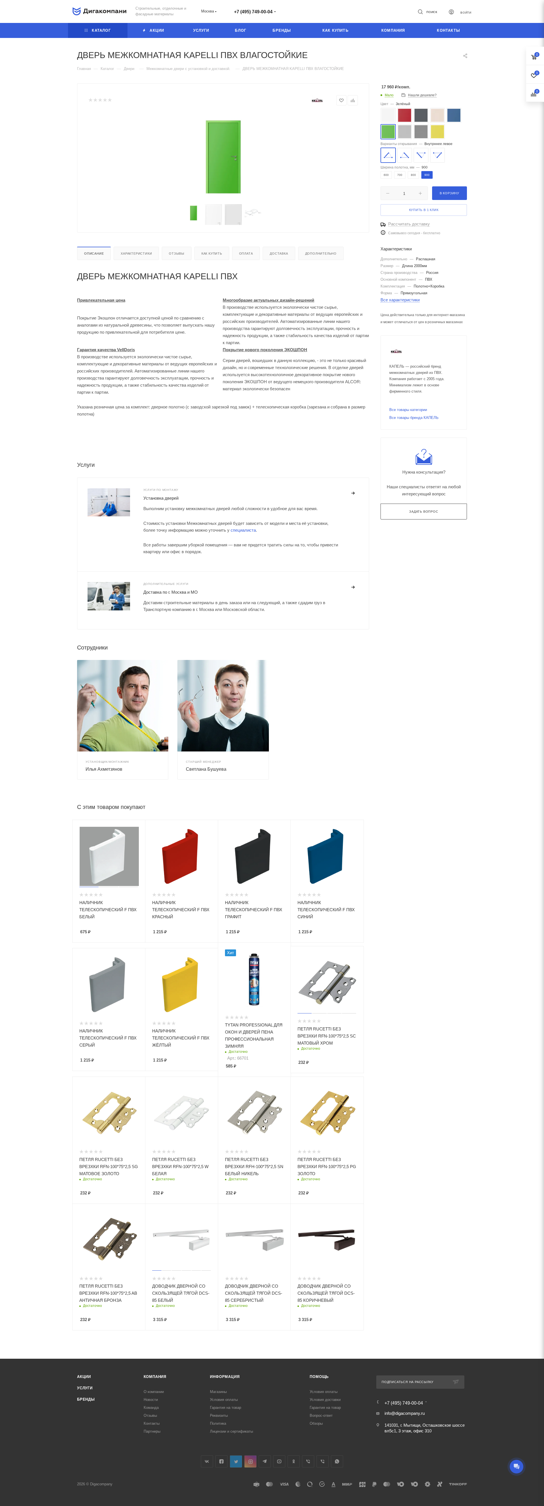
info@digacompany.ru (404, 1413)
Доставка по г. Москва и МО (170, 592)
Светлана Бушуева (206, 769)
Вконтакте (207, 1461)
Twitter (236, 1461)
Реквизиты (219, 1415)
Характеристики (136, 253)
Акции (84, 1377)
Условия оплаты (224, 1400)
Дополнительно (321, 253)
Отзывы (176, 253)
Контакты (152, 1423)
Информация (224, 1377)
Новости (151, 1400)
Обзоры (316, 1423)
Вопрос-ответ (321, 1415)
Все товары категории (408, 410)
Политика (218, 1423)
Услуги (85, 1388)
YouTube (279, 1461)
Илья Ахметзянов (104, 769)
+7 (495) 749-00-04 (253, 11)
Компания (155, 1377)
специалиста (243, 530)
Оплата (246, 253)
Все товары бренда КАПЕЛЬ (414, 418)
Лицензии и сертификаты (231, 1431)
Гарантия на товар (225, 1407)
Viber (308, 1461)
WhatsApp (337, 1461)
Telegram (265, 1461)
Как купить (211, 253)
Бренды (86, 1399)
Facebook (221, 1461)
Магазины (218, 1392)
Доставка (279, 253)
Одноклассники (294, 1461)
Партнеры (152, 1431)
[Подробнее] (353, 493)
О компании (154, 1392)
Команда (151, 1407)
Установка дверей (160, 498)
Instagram (250, 1461)
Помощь (319, 1377)
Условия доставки (325, 1400)
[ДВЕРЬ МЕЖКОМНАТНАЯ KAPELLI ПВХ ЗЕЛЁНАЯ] (223, 156)
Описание (94, 253)
